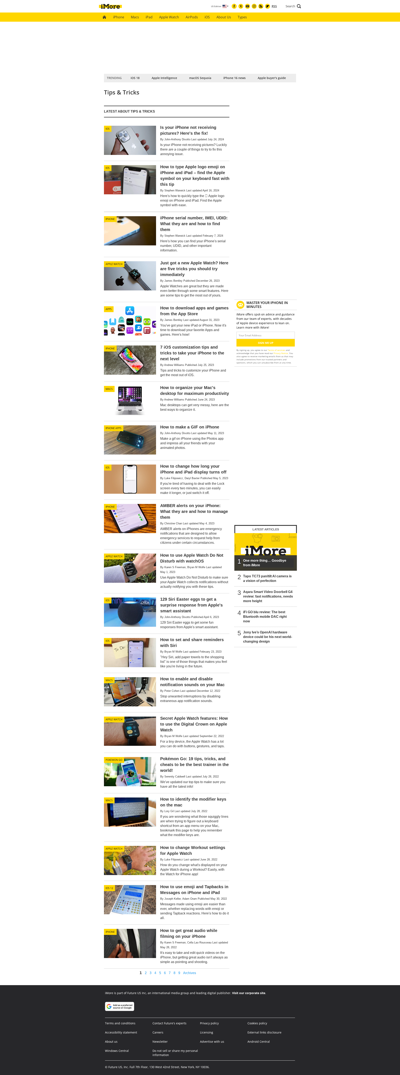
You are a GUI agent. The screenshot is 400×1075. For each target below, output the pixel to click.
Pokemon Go (114, 760)
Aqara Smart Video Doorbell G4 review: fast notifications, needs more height (268, 596)
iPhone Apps (113, 428)
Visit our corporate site (248, 993)
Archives (189, 973)
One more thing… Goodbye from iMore (264, 563)
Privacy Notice (281, 353)
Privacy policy (209, 1023)
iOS (207, 17)
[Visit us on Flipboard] (267, 6)
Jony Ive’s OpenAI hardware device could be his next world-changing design (267, 636)
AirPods (192, 17)
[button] (293, 6)
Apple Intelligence (164, 78)
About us (111, 1042)
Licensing (206, 1032)
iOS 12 (109, 888)
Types (242, 17)
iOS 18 (135, 78)
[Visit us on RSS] (260, 6)
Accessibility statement (121, 1032)
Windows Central (117, 1051)
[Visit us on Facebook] (234, 6)
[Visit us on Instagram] (254, 6)
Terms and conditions (120, 1023)
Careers (157, 1032)
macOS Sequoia (200, 78)
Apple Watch (169, 17)
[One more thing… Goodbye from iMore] (265, 552)
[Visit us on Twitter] (240, 6)
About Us (223, 17)
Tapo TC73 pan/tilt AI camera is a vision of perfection (267, 578)
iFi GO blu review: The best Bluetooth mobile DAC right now (265, 616)
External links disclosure (264, 1032)
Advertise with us (212, 1042)
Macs (135, 17)
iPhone (118, 17)
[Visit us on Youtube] (247, 6)
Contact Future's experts (169, 1023)
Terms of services (277, 350)
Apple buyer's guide (272, 78)
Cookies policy (257, 1023)
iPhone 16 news (234, 78)
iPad (149, 17)
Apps (109, 309)
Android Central (259, 1042)
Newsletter (160, 1042)
